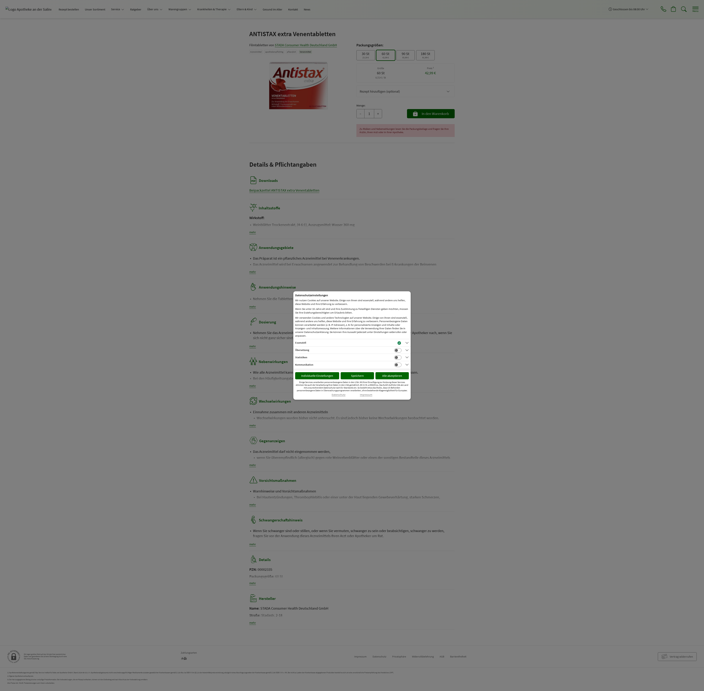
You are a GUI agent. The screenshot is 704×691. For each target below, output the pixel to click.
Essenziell (300, 342)
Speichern (357, 375)
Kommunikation (304, 364)
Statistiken (301, 357)
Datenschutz (338, 394)
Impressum (366, 394)
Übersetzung (302, 350)
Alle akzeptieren (392, 375)
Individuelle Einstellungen (317, 375)
